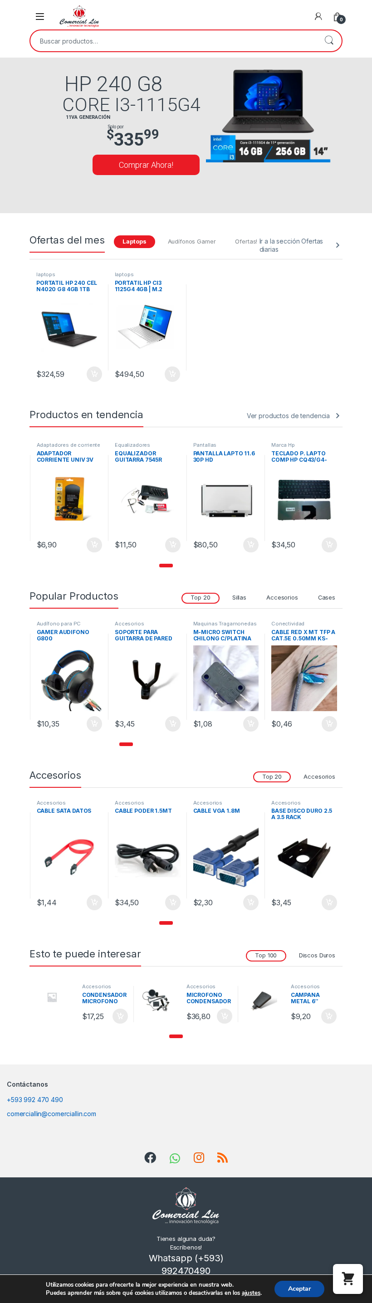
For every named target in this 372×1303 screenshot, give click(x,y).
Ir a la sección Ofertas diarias (291, 245)
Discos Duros (317, 955)
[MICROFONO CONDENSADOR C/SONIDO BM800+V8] (160, 1000)
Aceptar (299, 1288)
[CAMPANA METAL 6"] (264, 1000)
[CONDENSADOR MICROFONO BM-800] (55, 997)
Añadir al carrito (92, 374)
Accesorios (282, 597)
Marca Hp (204, 445)
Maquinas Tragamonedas (303, 445)
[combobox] (173, 40)
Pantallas (126, 445)
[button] (166, 565)
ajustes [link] (251, 1293)
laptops (45, 274)
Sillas (239, 597)
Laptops (134, 241)
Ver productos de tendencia (288, 416)
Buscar (329, 40)
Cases (326, 597)
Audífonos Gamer (192, 241)
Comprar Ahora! (146, 165)
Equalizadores (54, 445)
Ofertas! (246, 241)
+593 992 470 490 (35, 1099)
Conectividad (209, 623)
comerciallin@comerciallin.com (51, 1114)
